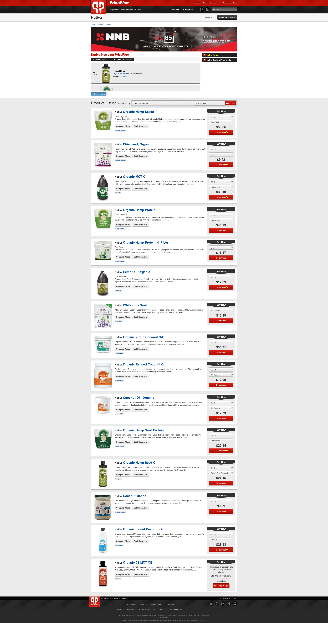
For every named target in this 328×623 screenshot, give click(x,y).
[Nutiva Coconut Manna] (102, 505)
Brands (175, 9)
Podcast (197, 3)
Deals (119, 609)
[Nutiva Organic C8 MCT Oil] (102, 574)
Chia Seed (118, 321)
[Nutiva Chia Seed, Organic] (102, 152)
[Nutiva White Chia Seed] (102, 314)
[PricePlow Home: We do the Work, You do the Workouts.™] (98, 7)
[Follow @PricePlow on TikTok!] (229, 603)
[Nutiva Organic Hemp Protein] (102, 218)
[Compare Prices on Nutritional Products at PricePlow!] (95, 600)
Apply (230, 103)
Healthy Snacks (120, 130)
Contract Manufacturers (147, 609)
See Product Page (102, 125)
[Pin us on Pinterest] (217, 603)
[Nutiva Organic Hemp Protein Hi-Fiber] (102, 251)
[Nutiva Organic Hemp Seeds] (102, 119)
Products (208, 17)
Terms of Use (169, 604)
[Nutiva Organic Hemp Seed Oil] (106, 73)
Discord (162, 609)
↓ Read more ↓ (98, 94)
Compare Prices (123, 126)
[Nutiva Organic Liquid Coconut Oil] (102, 538)
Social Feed (214, 3)
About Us (143, 604)
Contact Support (130, 604)
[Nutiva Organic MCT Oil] (102, 186)
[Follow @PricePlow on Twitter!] (211, 603)
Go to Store (103, 131)
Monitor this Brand (227, 17)
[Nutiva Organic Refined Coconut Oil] (102, 374)
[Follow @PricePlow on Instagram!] (201, 9)
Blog (205, 3)
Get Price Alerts (140, 126)
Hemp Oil (123, 76)
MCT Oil (118, 193)
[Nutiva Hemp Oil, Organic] (102, 281)
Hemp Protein (119, 229)
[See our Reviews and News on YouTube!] (234, 603)
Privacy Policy (156, 604)
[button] (164, 94)
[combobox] (163, 103)
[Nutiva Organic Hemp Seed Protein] (102, 438)
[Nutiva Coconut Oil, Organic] (102, 405)
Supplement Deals (230, 3)
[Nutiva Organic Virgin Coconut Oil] (102, 345)
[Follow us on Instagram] (223, 603)
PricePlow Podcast (175, 609)
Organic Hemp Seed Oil (122, 73)
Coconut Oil (119, 353)
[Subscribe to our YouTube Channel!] (207, 9)
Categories (188, 9)
